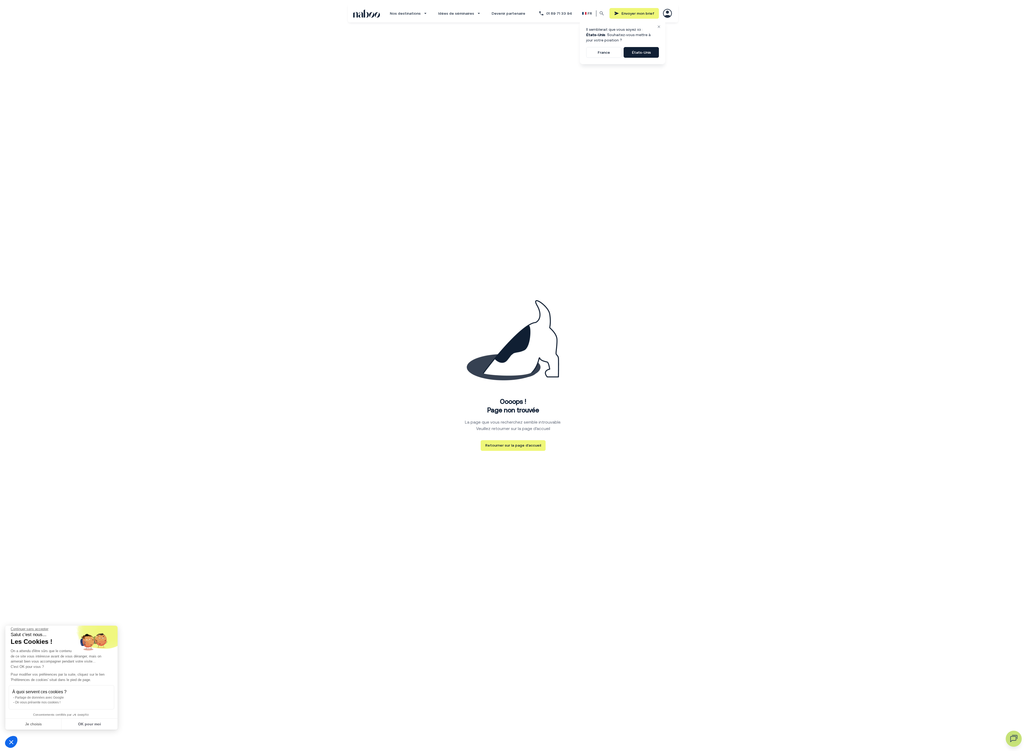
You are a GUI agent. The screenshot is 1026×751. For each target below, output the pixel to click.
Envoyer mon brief (637, 13)
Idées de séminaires (456, 13)
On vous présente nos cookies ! (37, 702)
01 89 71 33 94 (559, 13)
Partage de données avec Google (39, 697)
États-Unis (641, 52)
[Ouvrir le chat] (1014, 739)
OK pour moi (89, 724)
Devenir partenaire (508, 13)
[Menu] (667, 13)
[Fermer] (659, 27)
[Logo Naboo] (366, 13)
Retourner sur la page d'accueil (513, 445)
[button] (11, 741)
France (604, 52)
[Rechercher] (602, 13)
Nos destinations (405, 13)
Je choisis (33, 724)
